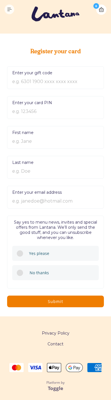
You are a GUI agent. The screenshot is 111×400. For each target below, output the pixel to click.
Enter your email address (37, 192)
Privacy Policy (55, 333)
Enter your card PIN (32, 102)
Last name (23, 162)
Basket (101, 10)
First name (23, 132)
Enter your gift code (32, 72)
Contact (55, 344)
